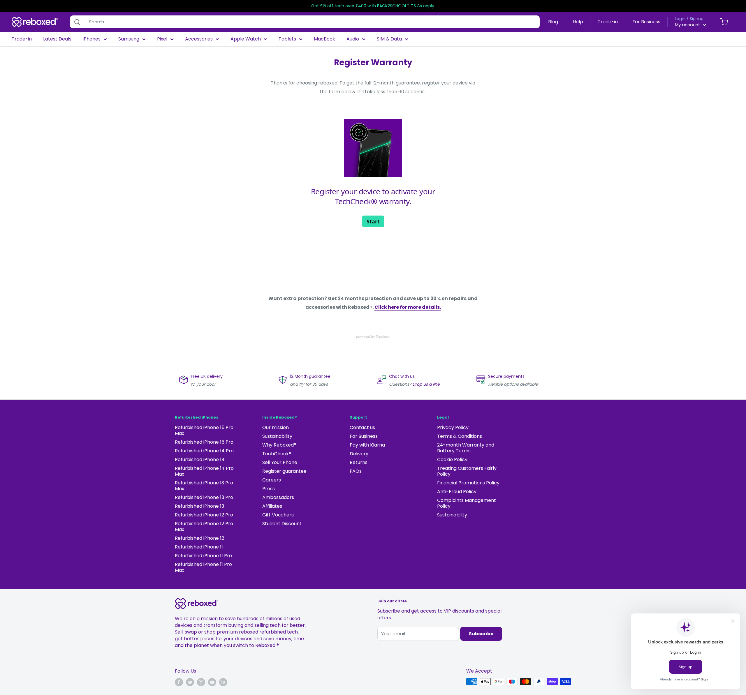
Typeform (383, 337)
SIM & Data (389, 39)
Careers (271, 480)
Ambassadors (278, 497)
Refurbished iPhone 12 (199, 538)
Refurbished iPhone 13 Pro (204, 497)
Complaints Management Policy (466, 503)
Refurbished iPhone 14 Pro (204, 450)
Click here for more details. (407, 307)
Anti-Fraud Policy (456, 491)
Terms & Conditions (459, 436)
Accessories (199, 39)
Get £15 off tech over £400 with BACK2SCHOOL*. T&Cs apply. (373, 6)
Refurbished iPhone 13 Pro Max (204, 485)
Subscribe (481, 633)
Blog (553, 21)
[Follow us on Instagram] (201, 682)
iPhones (92, 39)
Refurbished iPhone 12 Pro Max (204, 526)
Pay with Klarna (367, 445)
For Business (646, 21)
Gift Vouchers (278, 514)
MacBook (324, 39)
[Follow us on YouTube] (212, 682)
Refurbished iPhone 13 (199, 506)
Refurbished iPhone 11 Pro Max (203, 567)
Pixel (162, 39)
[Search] (77, 21)
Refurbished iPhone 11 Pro (203, 555)
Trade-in (608, 21)
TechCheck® (276, 453)
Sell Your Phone (279, 462)
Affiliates (272, 506)
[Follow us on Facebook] (179, 682)
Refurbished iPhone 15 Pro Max (204, 430)
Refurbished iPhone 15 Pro (204, 442)
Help (578, 21)
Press (268, 488)
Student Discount (282, 523)
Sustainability (277, 436)
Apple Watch (246, 39)
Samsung (128, 39)
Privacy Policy (453, 427)
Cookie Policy (452, 459)
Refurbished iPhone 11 (199, 547)
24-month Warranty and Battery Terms (465, 448)
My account (688, 25)
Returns (358, 462)
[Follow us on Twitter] (190, 682)
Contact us (362, 427)
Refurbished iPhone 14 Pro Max (204, 471)
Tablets (287, 39)
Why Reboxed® (279, 445)
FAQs (356, 471)
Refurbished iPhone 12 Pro (204, 514)
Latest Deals (57, 39)
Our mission (275, 427)
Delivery (359, 453)
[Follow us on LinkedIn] (223, 682)
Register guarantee (284, 471)
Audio (352, 39)
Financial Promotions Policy (468, 482)
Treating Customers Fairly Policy (467, 471)
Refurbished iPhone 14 (200, 459)
